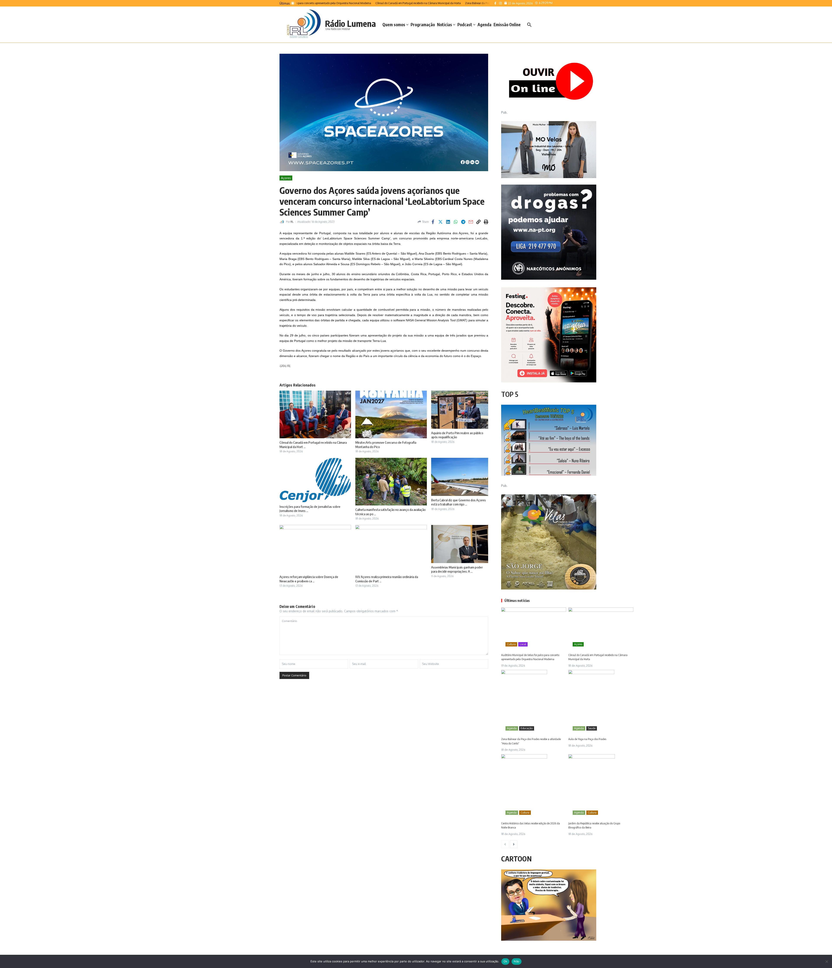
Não (516, 961)
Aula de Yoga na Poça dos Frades (587, 739)
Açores (286, 178)
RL (292, 221)
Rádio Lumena (350, 23)
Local (523, 644)
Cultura (511, 644)
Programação (423, 24)
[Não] (826, 961)
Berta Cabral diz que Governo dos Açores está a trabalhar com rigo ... (458, 502)
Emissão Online (507, 24)
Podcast (464, 24)
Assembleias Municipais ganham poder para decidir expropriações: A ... (457, 569)
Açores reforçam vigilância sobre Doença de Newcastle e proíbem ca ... (309, 579)
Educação (527, 728)
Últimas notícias (517, 600)
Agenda (484, 24)
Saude (591, 728)
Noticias (444, 24)
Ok (505, 961)
